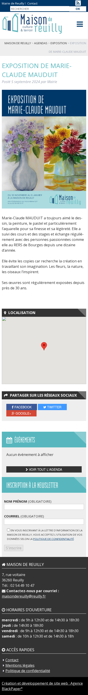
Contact (32, 3)
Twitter (53, 407)
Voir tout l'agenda (45, 469)
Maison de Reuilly (32, 23)
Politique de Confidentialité (53, 539)
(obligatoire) (27, 501)
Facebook (23, 407)
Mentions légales (20, 665)
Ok (78, 9)
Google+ (23, 413)
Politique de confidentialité (27, 670)
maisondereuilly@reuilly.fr (24, 596)
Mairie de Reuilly (13, 3)
